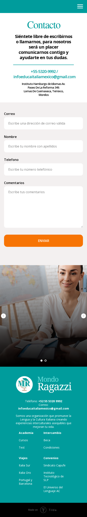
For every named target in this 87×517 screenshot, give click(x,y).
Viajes (23, 458)
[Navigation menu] (80, 6)
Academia (26, 433)
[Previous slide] (3, 315)
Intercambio (52, 433)
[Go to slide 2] (46, 361)
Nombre (10, 136)
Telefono (11, 159)
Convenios (51, 458)
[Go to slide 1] (41, 361)
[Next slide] (83, 315)
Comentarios (14, 183)
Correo (9, 114)
